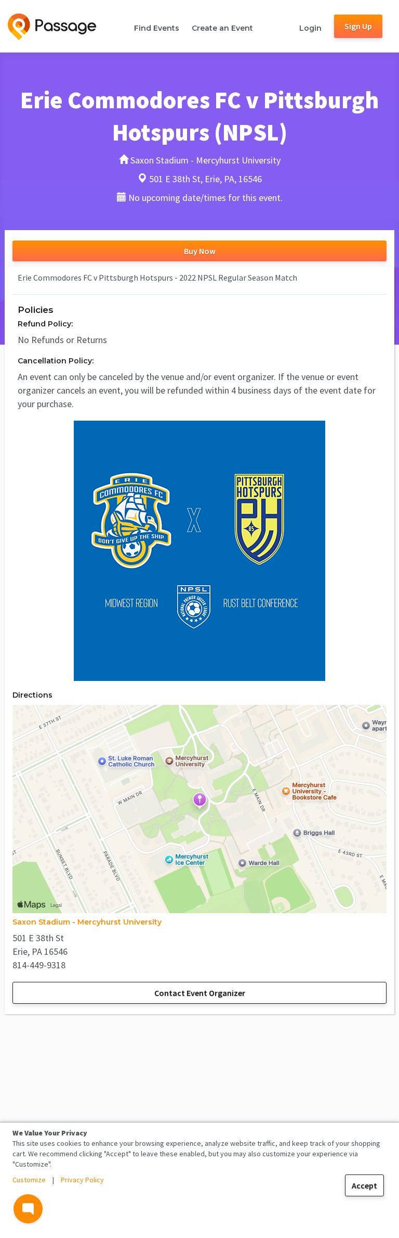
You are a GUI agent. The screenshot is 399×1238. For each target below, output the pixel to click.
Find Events (156, 28)
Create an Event (222, 28)
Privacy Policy (82, 1179)
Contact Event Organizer (199, 993)
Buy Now (200, 251)
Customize (29, 1179)
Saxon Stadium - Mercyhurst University (87, 922)
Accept (364, 1185)
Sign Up (358, 26)
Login (310, 28)
